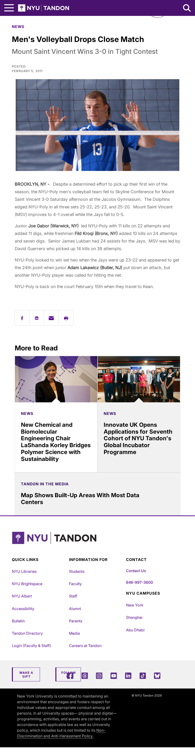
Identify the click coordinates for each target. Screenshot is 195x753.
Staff (73, 596)
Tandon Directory (27, 633)
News (18, 26)
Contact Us (136, 570)
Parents (75, 621)
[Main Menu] (9, 8)
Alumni (75, 608)
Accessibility (23, 608)
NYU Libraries (24, 571)
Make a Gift (26, 674)
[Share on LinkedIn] (36, 318)
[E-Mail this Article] (51, 318)
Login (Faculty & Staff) (31, 645)
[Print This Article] (65, 318)
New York (134, 605)
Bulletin (18, 621)
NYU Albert (22, 596)
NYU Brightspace (27, 583)
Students (76, 571)
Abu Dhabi (135, 630)
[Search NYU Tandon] (187, 8)
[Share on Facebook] (22, 318)
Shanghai (134, 617)
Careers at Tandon (85, 645)
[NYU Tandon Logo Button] (96, 544)
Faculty (75, 583)
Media (74, 633)
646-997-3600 (139, 582)
